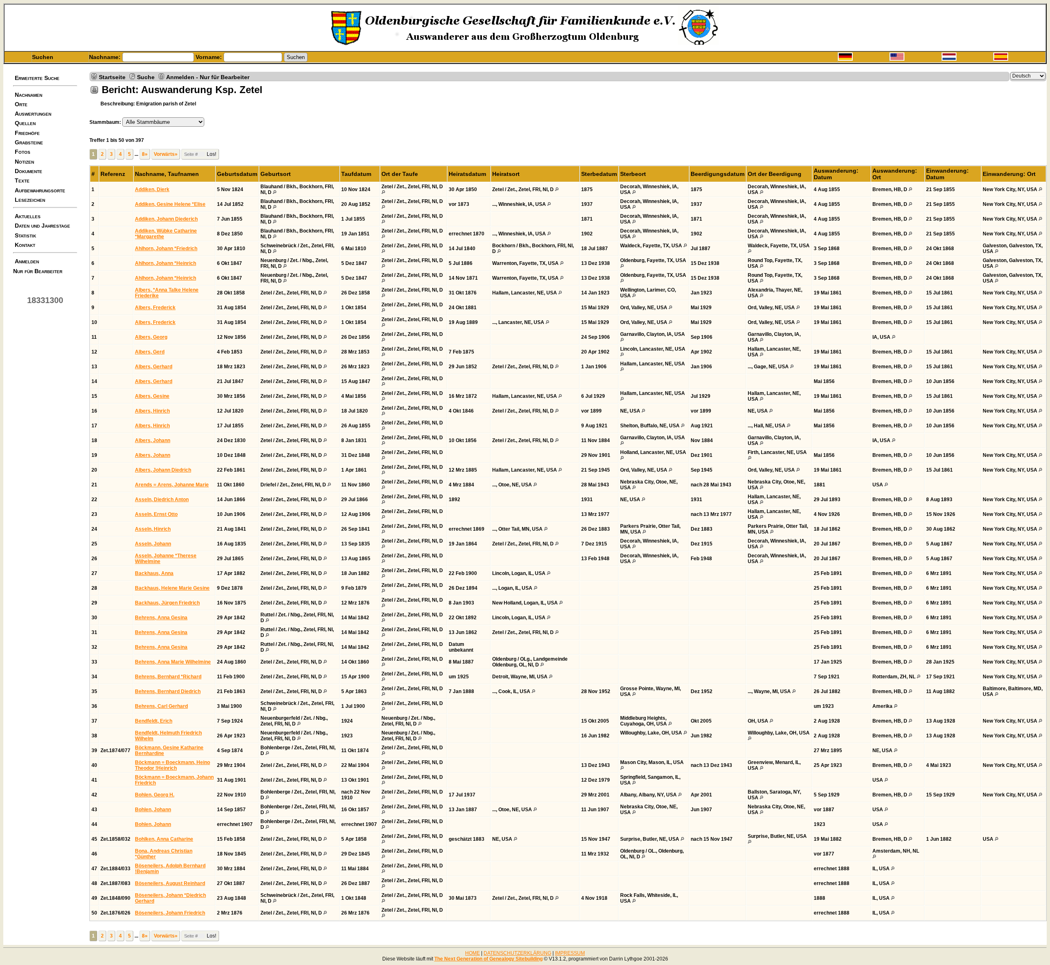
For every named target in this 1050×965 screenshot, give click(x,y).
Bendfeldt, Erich (153, 721)
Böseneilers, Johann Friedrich (170, 913)
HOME (472, 953)
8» (145, 154)
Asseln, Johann (153, 544)
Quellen (25, 123)
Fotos (22, 151)
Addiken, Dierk (152, 189)
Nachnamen (28, 94)
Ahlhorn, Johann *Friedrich (166, 248)
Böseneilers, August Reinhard (170, 883)
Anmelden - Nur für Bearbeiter (207, 77)
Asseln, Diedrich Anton (162, 499)
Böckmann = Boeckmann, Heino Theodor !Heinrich (172, 765)
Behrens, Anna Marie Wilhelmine (173, 662)
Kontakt (25, 245)
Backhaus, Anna (154, 573)
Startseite (112, 77)
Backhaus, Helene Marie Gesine (172, 588)
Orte (21, 104)
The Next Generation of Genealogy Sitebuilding (488, 959)
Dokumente (28, 171)
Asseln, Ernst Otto (156, 514)
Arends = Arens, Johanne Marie (172, 485)
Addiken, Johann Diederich (166, 219)
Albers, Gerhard (153, 367)
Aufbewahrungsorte (40, 190)
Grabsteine (29, 142)
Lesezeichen (30, 199)
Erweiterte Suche (37, 78)
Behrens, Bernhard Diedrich (168, 691)
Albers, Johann (152, 440)
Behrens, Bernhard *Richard (168, 677)
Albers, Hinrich (152, 411)
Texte (22, 180)
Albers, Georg (151, 337)
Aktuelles (28, 216)
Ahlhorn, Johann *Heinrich (165, 263)
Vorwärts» (166, 154)
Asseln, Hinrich (153, 529)
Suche (146, 77)
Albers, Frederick (155, 307)
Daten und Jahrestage (42, 225)
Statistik (25, 235)
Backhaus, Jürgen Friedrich (167, 603)
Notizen (24, 161)
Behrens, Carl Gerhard (161, 706)
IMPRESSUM (570, 953)
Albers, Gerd (149, 352)
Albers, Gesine (152, 396)
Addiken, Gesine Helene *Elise (170, 204)
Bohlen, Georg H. (154, 795)
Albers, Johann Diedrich (163, 470)
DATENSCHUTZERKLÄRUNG (517, 953)
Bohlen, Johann (153, 809)
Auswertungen (33, 113)
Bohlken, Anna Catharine (164, 839)
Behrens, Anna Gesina (161, 618)
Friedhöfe (27, 133)
